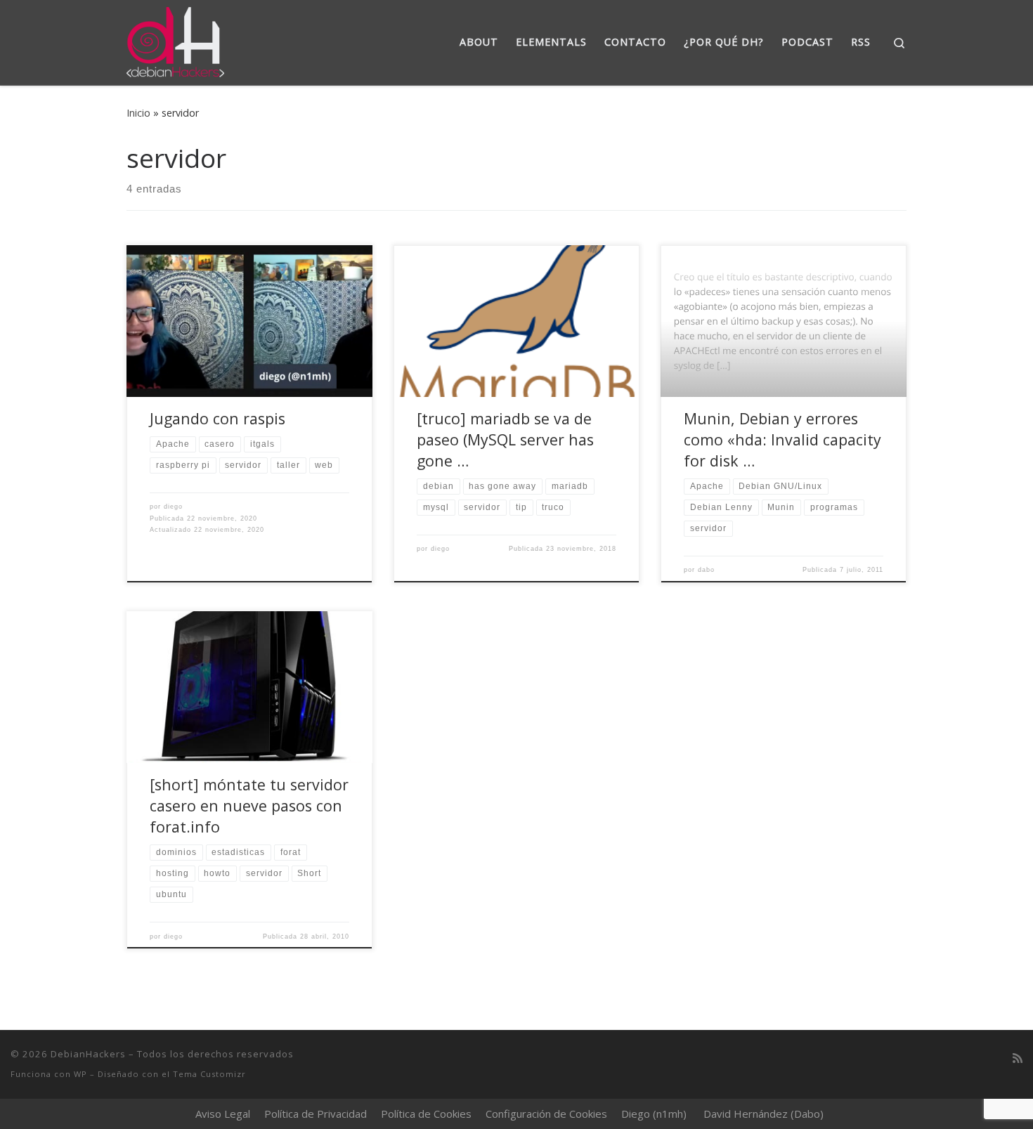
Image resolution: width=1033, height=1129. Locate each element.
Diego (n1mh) (654, 1114)
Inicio (138, 112)
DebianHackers (88, 1054)
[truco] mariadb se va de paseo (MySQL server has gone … (505, 439)
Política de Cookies (426, 1114)
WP (80, 1074)
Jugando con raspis (217, 418)
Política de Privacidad (315, 1114)
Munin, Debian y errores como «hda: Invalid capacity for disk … (782, 439)
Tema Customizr (209, 1074)
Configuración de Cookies (546, 1114)
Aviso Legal (222, 1114)
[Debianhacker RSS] (1017, 1058)
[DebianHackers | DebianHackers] (175, 39)
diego (173, 506)
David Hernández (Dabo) (763, 1114)
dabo (706, 569)
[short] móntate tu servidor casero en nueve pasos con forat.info (249, 805)
